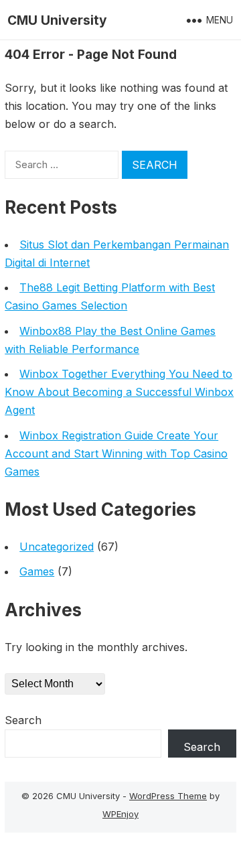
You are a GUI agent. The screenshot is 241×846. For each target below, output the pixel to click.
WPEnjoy (120, 813)
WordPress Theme (168, 795)
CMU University (57, 20)
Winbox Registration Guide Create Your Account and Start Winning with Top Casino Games (116, 453)
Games (36, 571)
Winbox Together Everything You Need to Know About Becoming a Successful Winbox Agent (119, 392)
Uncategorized (56, 546)
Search (23, 720)
